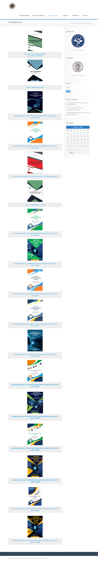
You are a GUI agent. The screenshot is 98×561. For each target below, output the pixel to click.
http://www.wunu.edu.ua (78, 50)
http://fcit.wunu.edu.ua (78, 75)
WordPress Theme (42, 558)
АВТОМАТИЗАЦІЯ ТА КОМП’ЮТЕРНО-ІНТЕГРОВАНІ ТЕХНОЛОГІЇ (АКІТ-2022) (35, 325)
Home (71, 23)
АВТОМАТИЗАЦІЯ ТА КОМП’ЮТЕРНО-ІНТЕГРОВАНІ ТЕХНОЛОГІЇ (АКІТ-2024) (35, 234)
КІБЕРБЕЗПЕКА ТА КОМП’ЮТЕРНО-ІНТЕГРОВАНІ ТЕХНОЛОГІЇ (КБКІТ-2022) (35, 355)
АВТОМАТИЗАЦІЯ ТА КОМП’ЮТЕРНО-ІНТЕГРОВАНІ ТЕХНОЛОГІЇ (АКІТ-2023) (35, 295)
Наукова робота (53, 15)
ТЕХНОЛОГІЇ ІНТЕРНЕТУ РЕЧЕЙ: (35, 54)
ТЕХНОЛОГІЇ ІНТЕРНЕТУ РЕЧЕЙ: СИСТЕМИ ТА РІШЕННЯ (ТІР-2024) (35, 176)
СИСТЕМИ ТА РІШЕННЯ (35, 56)
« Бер (71, 152)
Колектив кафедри (38, 15)
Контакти (85, 15)
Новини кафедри (24, 15)
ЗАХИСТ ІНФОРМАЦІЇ (32, 205)
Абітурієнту (75, 15)
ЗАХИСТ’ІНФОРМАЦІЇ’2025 (35, 87)
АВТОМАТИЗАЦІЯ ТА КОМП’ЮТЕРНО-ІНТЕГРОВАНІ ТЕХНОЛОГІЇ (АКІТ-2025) (35, 147)
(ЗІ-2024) (42, 205)
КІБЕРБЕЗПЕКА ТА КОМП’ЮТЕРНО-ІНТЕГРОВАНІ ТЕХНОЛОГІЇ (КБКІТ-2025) (35, 117)
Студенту (65, 15)
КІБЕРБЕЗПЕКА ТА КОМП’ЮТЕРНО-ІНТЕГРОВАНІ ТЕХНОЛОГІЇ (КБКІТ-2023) (35, 264)
